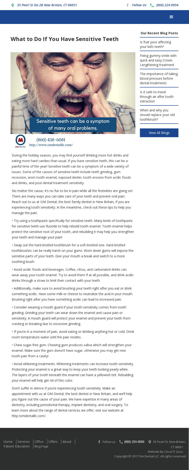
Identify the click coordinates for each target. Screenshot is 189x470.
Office (39, 441)
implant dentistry (83, 405)
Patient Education (16, 446)
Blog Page (41, 446)
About (66, 441)
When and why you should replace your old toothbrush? (157, 115)
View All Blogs (159, 133)
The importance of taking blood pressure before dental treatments (159, 78)
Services (24, 441)
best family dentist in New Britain (89, 202)
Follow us (109, 442)
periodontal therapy (55, 405)
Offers (53, 441)
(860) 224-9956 (167, 5)
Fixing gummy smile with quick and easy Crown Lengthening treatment (158, 60)
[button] (171, 17)
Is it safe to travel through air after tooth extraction (157, 96)
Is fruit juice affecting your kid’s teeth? (155, 44)
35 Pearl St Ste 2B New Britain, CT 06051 (47, 5)
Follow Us (139, 5)
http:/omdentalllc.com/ (28, 416)
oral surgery (113, 405)
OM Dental (48, 202)
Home (8, 441)
